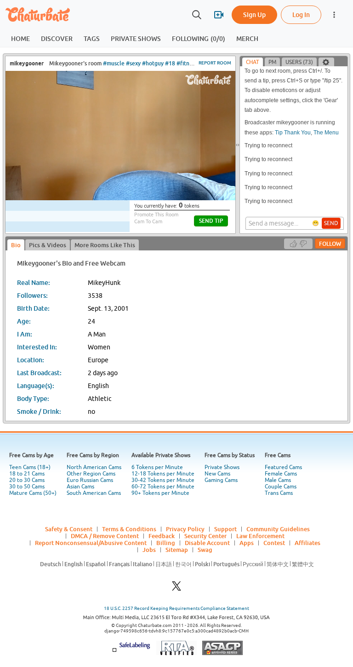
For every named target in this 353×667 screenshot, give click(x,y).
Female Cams (281, 473)
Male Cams (278, 480)
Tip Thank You (293, 132)
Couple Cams (280, 486)
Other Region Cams (91, 473)
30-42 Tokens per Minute (162, 480)
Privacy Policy (185, 529)
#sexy (133, 63)
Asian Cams (80, 486)
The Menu (326, 132)
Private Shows (222, 467)
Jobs (149, 549)
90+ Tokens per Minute (160, 493)
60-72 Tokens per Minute (162, 486)
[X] (176, 588)
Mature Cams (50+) (33, 493)
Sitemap (176, 549)
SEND (331, 223)
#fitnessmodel (194, 63)
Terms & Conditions (129, 529)
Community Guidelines (278, 529)
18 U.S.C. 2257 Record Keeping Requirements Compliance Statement (176, 608)
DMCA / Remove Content (105, 535)
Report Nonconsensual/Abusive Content (91, 542)
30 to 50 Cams (27, 486)
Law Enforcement (260, 535)
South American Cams (94, 493)
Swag (205, 549)
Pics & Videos (47, 245)
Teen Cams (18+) (30, 467)
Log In (301, 14)
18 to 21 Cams (27, 473)
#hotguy (153, 63)
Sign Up (254, 14)
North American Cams (94, 467)
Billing (165, 542)
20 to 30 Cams (27, 480)
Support (225, 529)
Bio (16, 245)
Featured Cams (283, 467)
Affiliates (307, 542)
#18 (170, 63)
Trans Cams (279, 493)
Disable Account (207, 542)
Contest (274, 542)
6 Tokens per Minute (157, 467)
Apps (246, 542)
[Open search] (197, 15)
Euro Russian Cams (90, 480)
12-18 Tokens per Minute (162, 473)
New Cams (217, 473)
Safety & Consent (68, 529)
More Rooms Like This (104, 245)
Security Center (205, 535)
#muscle (114, 63)
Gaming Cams (221, 480)
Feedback (161, 535)
